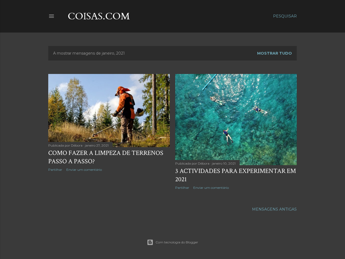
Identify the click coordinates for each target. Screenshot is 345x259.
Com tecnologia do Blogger (177, 242)
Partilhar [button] (55, 170)
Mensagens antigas (274, 209)
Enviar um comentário (84, 170)
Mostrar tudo (274, 53)
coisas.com (99, 16)
